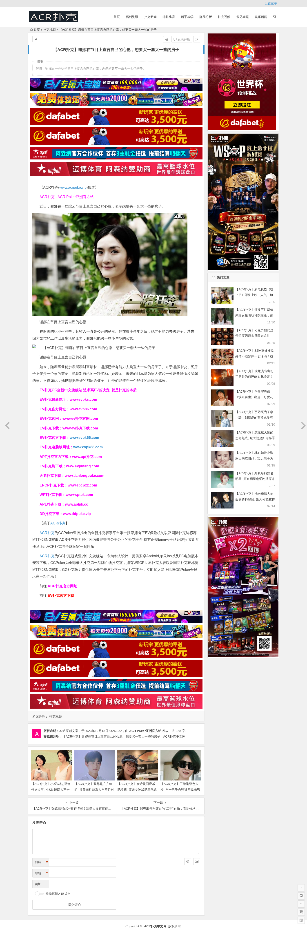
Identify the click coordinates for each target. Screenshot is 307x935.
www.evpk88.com (88, 447)
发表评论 (183, 39)
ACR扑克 (57, 523)
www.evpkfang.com (82, 466)
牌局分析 (205, 17)
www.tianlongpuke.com (84, 475)
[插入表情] (187, 861)
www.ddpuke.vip (77, 514)
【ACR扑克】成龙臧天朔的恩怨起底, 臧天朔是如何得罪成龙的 (255, 438)
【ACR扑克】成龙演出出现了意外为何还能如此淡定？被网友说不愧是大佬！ (254, 376)
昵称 (41, 862)
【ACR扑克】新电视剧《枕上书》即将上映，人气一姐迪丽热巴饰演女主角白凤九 (254, 294)
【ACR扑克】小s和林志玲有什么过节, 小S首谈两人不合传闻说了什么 (51, 789)
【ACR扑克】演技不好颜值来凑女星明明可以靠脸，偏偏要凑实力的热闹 (254, 315)
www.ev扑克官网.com (80, 418)
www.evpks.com (83, 399)
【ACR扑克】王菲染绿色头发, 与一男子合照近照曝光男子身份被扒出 (180, 789)
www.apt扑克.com (87, 457)
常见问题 (242, 17)
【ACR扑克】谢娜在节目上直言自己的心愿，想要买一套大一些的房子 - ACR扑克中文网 (123, 736)
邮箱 (41, 873)
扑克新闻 (150, 17)
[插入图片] (196, 861)
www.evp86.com (83, 409)
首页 (116, 17)
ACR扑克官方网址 (62, 586)
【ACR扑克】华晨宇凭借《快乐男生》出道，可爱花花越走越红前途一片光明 (254, 397)
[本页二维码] (301, 920)
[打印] (166, 39)
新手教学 (187, 17)
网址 (38, 884)
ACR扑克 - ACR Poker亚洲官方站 (67, 197)
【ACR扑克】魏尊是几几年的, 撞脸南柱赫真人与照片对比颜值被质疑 (94, 789)
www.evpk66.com (84, 438)
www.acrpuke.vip (73, 187)
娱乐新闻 (261, 17)
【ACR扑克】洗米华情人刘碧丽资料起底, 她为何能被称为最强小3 (255, 499)
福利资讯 (132, 17)
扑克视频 (224, 17)
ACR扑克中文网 (155, 926)
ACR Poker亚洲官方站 (145, 731)
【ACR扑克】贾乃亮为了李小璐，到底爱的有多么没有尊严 (254, 417)
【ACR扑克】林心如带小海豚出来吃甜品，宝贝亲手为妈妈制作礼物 (254, 458)
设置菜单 (271, 3)
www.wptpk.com (79, 495)
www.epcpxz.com (82, 485)
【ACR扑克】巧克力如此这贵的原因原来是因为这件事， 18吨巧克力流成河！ (254, 335)
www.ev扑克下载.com (80, 428)
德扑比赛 (168, 17)
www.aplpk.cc (76, 504)
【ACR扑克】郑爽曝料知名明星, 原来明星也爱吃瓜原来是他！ (255, 478)
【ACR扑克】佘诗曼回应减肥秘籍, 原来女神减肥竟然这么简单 (137, 789)
